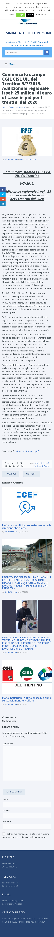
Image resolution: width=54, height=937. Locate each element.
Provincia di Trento (41, 466)
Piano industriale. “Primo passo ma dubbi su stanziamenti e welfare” (27, 699)
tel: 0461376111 (10, 882)
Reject (30, 14)
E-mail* (6, 810)
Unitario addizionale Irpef (27, 451)
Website (7, 821)
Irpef (47, 463)
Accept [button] (20, 14)
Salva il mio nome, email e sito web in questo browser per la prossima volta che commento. (25, 835)
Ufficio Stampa (11, 159)
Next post (30, 474)
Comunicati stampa (17, 107)
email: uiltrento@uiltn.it (33, 45)
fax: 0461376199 (10, 885)
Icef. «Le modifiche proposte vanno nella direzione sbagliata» (27, 526)
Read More (40, 14)
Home (4, 107)
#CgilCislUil (39, 463)
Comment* (8, 743)
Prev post (11, 474)
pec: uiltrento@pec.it (12, 903)
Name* (6, 799)
